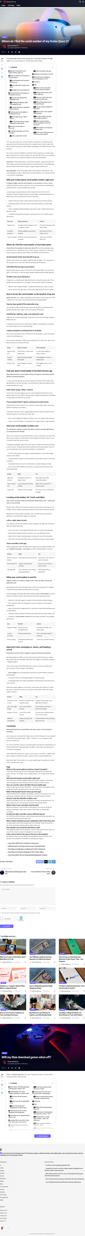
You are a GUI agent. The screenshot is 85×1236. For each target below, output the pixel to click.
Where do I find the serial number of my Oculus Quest (19, 76)
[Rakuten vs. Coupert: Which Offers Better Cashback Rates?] (13, 975)
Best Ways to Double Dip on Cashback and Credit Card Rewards (26, 849)
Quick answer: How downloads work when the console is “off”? (43, 1112)
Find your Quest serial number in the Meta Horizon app (18, 112)
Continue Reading (42, 1136)
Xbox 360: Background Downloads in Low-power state (18, 1106)
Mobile (2, 1181)
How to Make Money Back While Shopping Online (41, 987)
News (1, 1184)
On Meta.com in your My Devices (21, 90)
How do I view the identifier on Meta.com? (43, 107)
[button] (1, 2)
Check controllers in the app (43, 71)
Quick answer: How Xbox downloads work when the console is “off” (19, 1087)
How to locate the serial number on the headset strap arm (19, 93)
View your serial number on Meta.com (17, 127)
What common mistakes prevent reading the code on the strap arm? (42, 122)
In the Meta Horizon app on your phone (19, 86)
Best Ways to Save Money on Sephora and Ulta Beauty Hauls (40, 1014)
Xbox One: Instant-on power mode (18, 1097)
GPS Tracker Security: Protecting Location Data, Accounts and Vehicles (65, 1179)
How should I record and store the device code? (43, 128)
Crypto (1, 1168)
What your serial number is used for (43, 74)
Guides (4, 37)
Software (2, 1192)
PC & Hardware (4, 1186)
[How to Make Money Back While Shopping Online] (42, 975)
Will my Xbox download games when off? (43, 1108)
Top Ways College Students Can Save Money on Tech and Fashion (70, 1014)
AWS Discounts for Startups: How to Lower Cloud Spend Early (26, 846)
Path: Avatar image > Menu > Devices (18, 117)
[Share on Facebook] (8, 52)
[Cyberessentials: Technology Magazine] (9, 2)
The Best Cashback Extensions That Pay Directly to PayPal (71, 987)
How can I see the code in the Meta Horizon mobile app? (43, 98)
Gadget (2, 1170)
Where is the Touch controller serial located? (43, 112)
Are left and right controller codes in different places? (42, 117)
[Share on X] (12, 52)
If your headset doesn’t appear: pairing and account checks (19, 122)
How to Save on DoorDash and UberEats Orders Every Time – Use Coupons (71, 959)
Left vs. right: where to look (19, 136)
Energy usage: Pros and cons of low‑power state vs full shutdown (41, 1092)
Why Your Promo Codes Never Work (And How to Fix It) (13, 958)
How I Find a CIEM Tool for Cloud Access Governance (23, 843)
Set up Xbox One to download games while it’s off (19, 1116)
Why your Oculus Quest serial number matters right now (17, 71)
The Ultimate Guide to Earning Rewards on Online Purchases (40, 958)
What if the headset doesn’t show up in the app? (43, 103)
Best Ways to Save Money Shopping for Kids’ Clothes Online (26, 852)
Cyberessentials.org (12, 45)
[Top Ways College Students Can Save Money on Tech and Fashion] (72, 1002)
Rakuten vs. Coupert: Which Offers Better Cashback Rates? (12, 987)
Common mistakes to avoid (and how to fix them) (19, 108)
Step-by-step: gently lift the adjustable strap (18, 98)
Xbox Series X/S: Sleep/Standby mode (19, 1102)
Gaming (2, 1173)
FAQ (35, 85)
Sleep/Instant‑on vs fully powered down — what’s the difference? (41, 1118)
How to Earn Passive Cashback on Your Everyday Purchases (12, 1014)
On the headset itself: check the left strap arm (19, 81)
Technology (3, 1194)
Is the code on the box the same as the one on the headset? (43, 133)
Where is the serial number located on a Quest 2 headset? (42, 88)
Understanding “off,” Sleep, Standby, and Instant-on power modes (19, 1092)
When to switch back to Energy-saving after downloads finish (43, 1097)
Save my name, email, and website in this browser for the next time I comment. (21, 913)
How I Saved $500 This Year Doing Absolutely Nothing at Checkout (27, 855)
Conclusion (37, 82)
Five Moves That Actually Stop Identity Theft (58, 1165)
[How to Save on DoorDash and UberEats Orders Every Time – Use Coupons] (72, 947)
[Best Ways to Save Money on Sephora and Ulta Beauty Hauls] (42, 1002)
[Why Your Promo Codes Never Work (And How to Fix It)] (13, 947)
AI (0, 1165)
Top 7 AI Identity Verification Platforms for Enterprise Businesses (63, 1182)
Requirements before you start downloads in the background (18, 1111)
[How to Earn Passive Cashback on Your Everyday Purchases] (13, 1002)
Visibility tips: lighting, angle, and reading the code (19, 103)
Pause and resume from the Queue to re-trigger (42, 1087)
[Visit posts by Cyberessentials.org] (4, 46)
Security (2, 1189)
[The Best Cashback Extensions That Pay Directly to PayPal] (72, 975)
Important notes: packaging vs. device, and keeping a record (41, 78)
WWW (1, 1200)
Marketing (2, 1178)
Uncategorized (4, 1197)
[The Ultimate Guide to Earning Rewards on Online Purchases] (42, 947)
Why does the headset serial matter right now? (43, 93)
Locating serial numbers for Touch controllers (19, 132)
